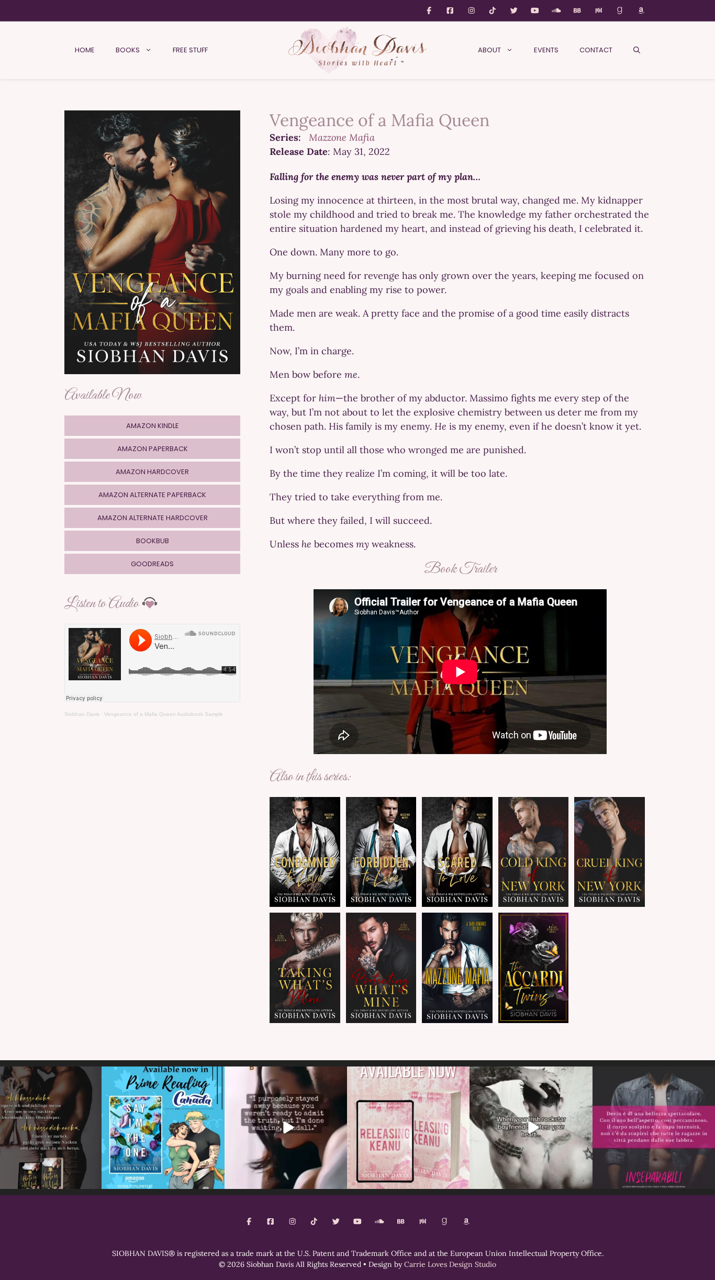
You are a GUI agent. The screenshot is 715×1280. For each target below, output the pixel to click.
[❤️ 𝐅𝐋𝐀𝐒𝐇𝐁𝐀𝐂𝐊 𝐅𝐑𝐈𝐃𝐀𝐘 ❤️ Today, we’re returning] (408, 1127)
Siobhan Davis (81, 714)
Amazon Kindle (152, 426)
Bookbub (152, 541)
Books (128, 50)
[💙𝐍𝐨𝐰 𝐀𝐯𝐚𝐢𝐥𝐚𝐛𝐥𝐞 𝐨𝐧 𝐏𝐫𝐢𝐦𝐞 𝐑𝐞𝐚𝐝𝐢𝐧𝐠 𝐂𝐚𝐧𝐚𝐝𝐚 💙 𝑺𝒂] (163, 1127)
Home (85, 50)
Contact (595, 50)
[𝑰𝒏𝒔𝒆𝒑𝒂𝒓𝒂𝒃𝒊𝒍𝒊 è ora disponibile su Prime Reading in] (654, 1127)
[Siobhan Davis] (357, 50)
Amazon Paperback (152, 449)
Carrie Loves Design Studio (450, 1264)
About (489, 50)
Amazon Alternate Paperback (152, 495)
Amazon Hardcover (152, 472)
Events (546, 50)
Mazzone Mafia (342, 137)
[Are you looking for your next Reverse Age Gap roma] (286, 1127)
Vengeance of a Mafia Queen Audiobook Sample (163, 714)
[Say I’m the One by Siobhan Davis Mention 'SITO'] (531, 1127)
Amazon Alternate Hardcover (152, 518)
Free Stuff (190, 50)
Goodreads (152, 564)
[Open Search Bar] (637, 50)
